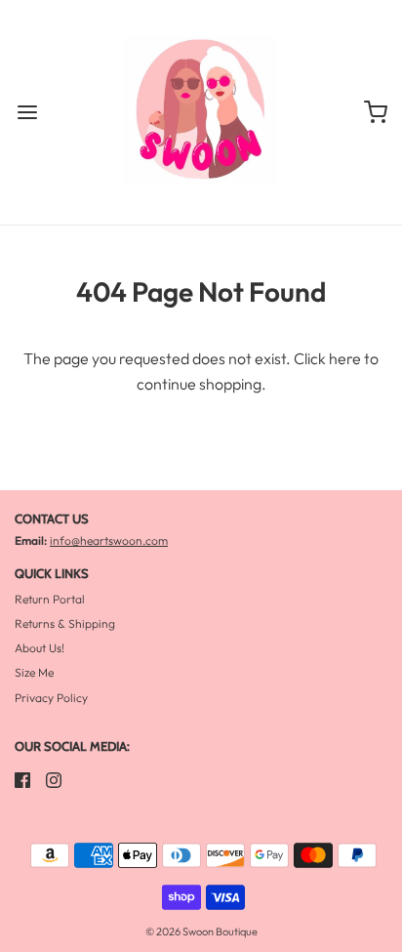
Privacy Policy (51, 697)
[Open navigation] (27, 113)
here (345, 358)
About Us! (39, 648)
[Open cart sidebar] (375, 113)
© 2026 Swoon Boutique (201, 931)
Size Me (34, 672)
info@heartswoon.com (109, 540)
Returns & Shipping (65, 623)
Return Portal (50, 599)
